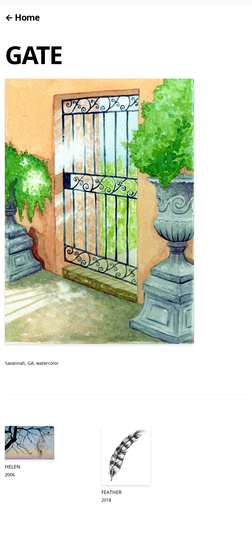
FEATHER (111, 492)
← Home (22, 17)
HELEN (12, 466)
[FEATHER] (126, 455)
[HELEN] (29, 442)
